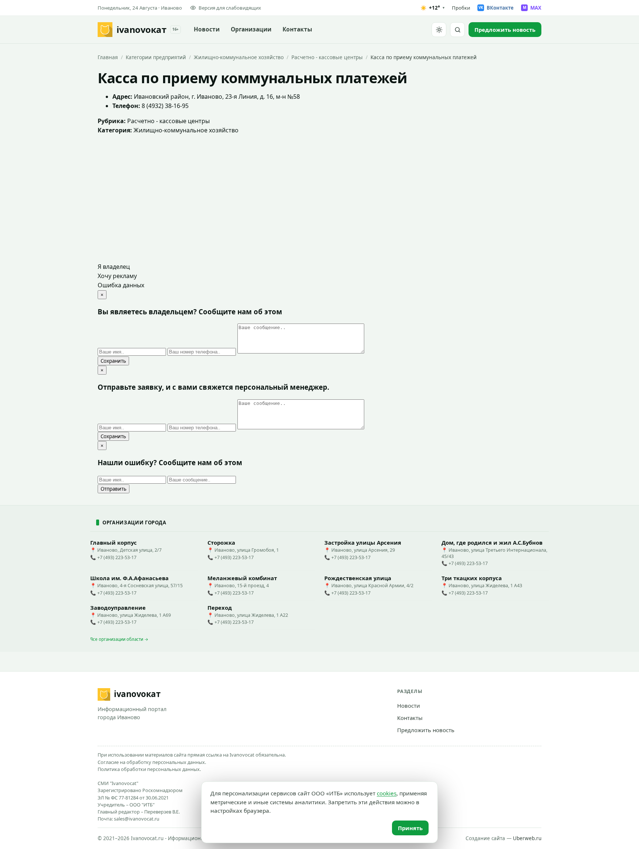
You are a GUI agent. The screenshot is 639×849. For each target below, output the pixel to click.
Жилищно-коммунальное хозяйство (239, 57)
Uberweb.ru (527, 838)
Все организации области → (119, 639)
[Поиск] (457, 29)
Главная (108, 57)
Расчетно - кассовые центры (327, 57)
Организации (251, 29)
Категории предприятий (156, 57)
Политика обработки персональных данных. (149, 769)
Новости (207, 29)
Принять (410, 828)
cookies (386, 793)
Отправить (113, 489)
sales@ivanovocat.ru (136, 818)
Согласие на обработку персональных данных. (152, 762)
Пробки (461, 7)
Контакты (297, 29)
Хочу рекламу (117, 276)
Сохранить (113, 361)
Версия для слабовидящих (230, 7)
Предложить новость (425, 730)
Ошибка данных (121, 285)
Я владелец (114, 267)
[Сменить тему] (439, 29)
